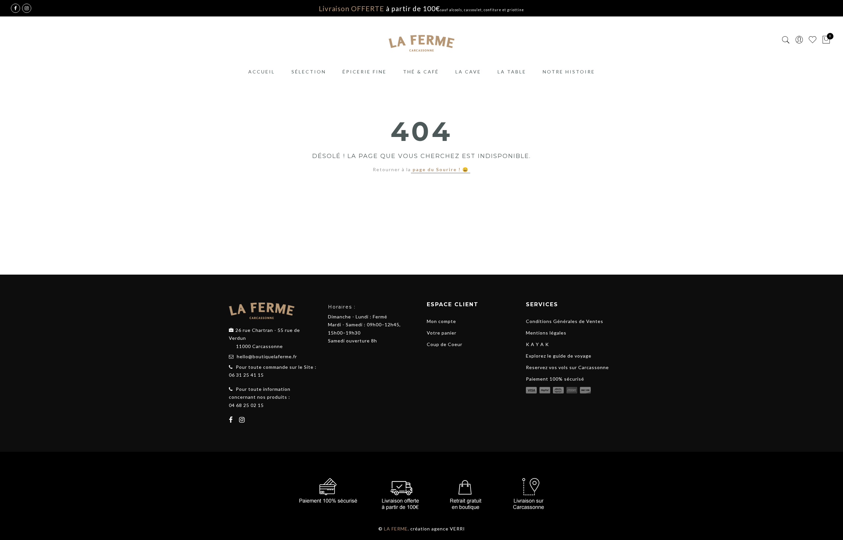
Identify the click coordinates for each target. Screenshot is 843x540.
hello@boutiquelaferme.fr (267, 356)
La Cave (468, 71)
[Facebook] (231, 420)
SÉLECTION (308, 71)
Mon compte (441, 321)
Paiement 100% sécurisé (555, 379)
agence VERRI (448, 528)
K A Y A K (537, 344)
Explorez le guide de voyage (558, 356)
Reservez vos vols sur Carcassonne (567, 367)
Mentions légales (546, 333)
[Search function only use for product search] (786, 40)
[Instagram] (243, 420)
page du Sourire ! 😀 (441, 169)
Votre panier (441, 333)
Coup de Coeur (444, 344)
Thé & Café (421, 71)
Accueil (261, 71)
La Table (512, 71)
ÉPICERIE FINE (364, 71)
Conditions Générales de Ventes (564, 321)
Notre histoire (569, 71)
